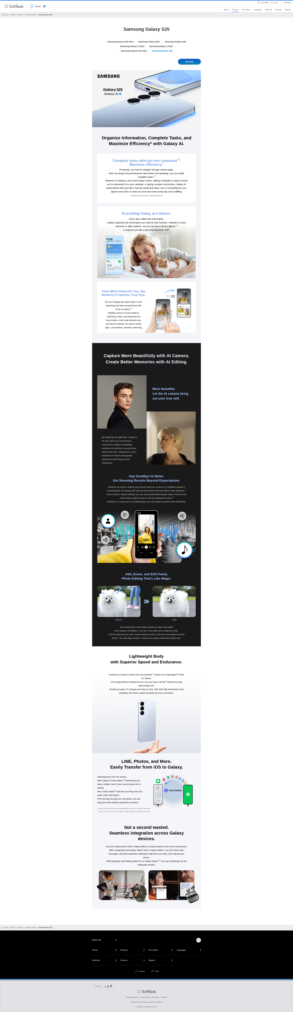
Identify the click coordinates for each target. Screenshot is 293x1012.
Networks (96, 960)
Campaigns (181, 950)
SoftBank (14, 6)
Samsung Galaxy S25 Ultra (134, 51)
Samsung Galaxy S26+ (149, 42)
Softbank (146, 991)
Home (6, 15)
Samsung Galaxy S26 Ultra (120, 42)
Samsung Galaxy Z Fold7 (132, 46)
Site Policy (155, 997)
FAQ (157, 971)
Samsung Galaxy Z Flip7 (161, 46)
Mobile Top (96, 940)
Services (123, 960)
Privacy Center (145, 997)
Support (152, 960)
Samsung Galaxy (30, 15)
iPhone (95, 950)
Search (198, 940)
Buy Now (189, 62)
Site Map (164, 997)
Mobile (13, 15)
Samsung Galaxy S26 (175, 42)
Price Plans (153, 950)
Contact (142, 971)
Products (20, 15)
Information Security (132, 997)
